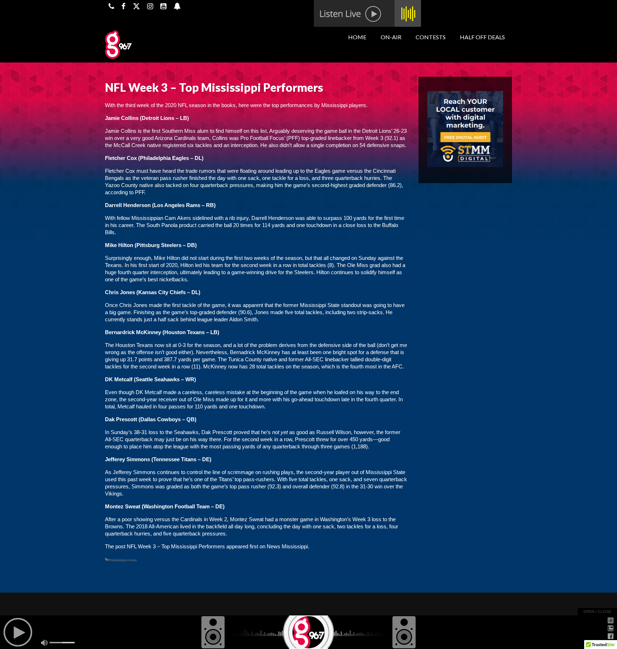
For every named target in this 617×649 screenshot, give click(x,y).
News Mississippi (287, 546)
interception (244, 145)
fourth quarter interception (147, 272)
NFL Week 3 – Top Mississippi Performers (176, 546)
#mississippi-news (122, 560)
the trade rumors (196, 171)
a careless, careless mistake (211, 392)
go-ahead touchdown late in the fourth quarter (343, 399)
